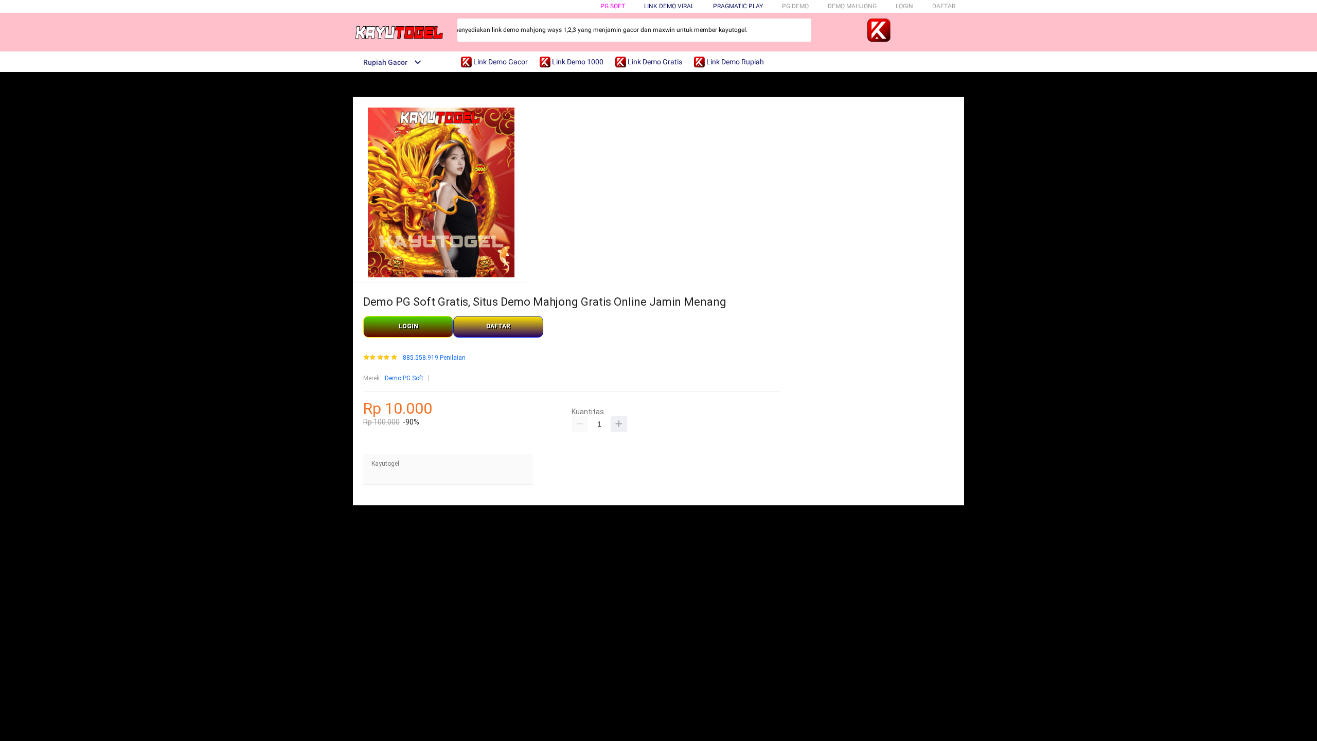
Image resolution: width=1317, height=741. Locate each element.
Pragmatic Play (738, 6)
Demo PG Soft (404, 378)
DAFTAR (943, 6)
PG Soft (612, 6)
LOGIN (904, 6)
